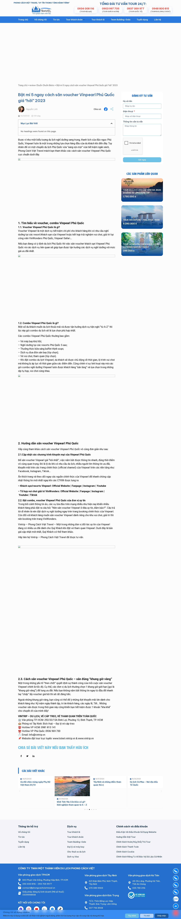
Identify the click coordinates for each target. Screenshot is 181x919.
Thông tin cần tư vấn (133, 122)
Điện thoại (128, 111)
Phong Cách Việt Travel (30, 150)
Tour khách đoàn (74, 19)
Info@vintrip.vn (37, 734)
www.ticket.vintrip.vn (64, 738)
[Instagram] (28, 909)
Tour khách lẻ (98, 19)
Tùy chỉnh (132, 916)
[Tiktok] (60, 909)
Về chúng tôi (40, 19)
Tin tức (56, 19)
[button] (105, 109)
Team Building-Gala (120, 19)
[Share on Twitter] (27, 755)
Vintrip (34, 537)
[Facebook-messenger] (52, 909)
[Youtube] (36, 909)
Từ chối (147, 916)
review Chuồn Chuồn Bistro (41, 85)
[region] (90, 914)
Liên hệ (157, 19)
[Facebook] (21, 909)
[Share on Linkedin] (33, 755)
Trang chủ (23, 19)
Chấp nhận (161, 916)
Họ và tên (127, 101)
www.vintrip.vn (86, 738)
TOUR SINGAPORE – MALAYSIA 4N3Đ (141, 220)
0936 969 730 (53, 731)
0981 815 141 (48, 727)
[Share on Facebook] (21, 755)
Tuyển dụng (142, 19)
